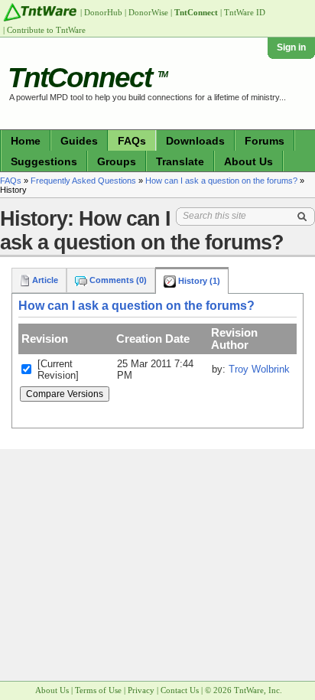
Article (44, 280)
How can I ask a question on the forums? (221, 180)
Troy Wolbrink (259, 369)
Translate (180, 161)
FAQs (132, 141)
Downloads (195, 141)
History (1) (198, 280)
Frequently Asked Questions (83, 180)
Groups (116, 161)
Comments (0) (117, 280)
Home (26, 141)
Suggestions (44, 161)
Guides (79, 141)
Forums (264, 141)
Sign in (291, 47)
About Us (248, 161)
